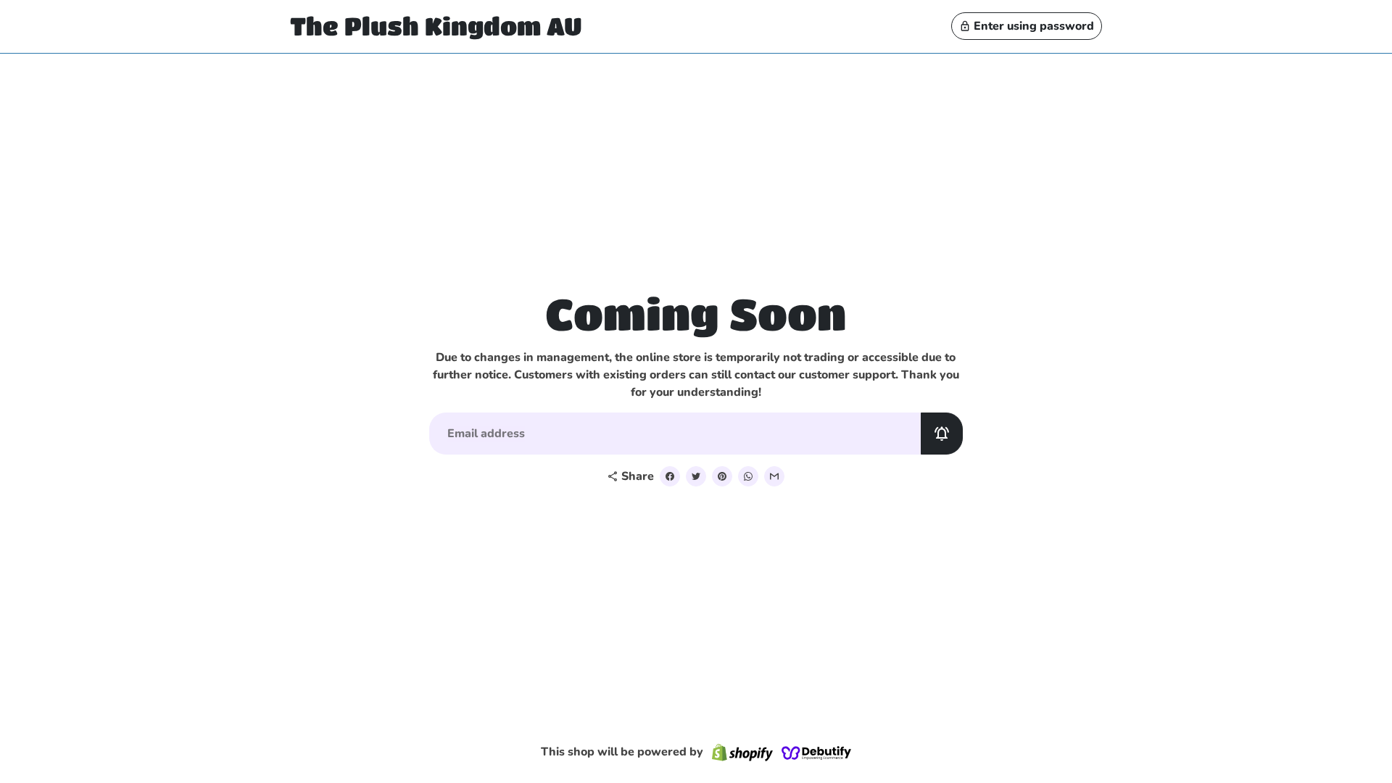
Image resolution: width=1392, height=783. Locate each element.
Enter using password (1026, 26)
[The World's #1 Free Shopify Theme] (816, 752)
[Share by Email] (774, 476)
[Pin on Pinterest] (722, 476)
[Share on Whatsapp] (748, 476)
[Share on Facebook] (670, 476)
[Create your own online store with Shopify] (742, 752)
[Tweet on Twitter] (696, 476)
